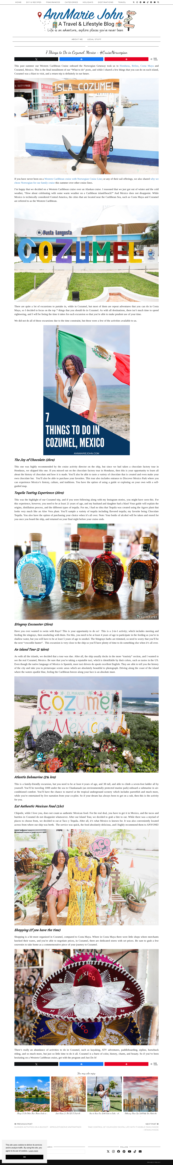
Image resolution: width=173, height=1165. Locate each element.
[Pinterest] (141, 2)
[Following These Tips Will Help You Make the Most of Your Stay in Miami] (140, 1094)
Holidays (88, 2)
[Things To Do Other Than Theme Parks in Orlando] (32, 1094)
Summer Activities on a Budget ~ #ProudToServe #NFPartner (47, 1125)
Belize (135, 65)
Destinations (105, 2)
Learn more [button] (33, 1151)
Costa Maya (147, 65)
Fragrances (53, 2)
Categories (71, 2)
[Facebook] (151, 2)
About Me (77, 39)
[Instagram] (137, 2)
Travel (122, 2)
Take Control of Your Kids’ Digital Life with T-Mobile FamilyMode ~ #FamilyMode (123, 1127)
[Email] (155, 2)
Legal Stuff (94, 39)
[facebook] (118, 1151)
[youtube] (129, 1151)
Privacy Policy (153, 1162)
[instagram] (113, 1151)
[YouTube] (144, 2)
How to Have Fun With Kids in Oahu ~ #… (104, 1113)
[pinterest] (124, 1151)
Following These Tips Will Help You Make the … (141, 1114)
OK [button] (24, 1157)
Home (18, 2)
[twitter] (108, 1151)
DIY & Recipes (33, 2)
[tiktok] (135, 1151)
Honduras (125, 65)
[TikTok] (148, 2)
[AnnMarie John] (86, 18)
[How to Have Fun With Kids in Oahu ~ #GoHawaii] (104, 1094)
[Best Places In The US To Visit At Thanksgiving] (68, 1094)
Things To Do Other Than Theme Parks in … (32, 1113)
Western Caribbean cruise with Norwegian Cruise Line (73, 178)
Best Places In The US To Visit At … (68, 1113)
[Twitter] (134, 2)
